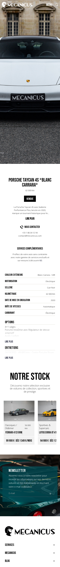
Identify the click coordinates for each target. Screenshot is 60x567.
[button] (30, 545)
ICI (41, 260)
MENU (49, 5)
